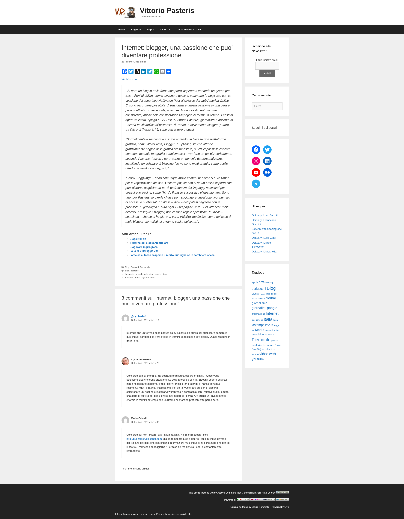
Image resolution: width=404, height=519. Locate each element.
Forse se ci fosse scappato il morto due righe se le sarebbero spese (172, 255)
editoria (261, 299)
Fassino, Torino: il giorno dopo (140, 277)
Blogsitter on (138, 238)
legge (276, 325)
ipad (253, 320)
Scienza (278, 345)
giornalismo (259, 303)
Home (121, 29)
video (263, 354)
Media (259, 330)
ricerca (266, 345)
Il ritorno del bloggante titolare (149, 242)
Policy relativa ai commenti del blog (174, 514)
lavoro (269, 325)
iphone (259, 320)
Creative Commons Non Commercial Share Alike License (246, 492)
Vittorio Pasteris (167, 10)
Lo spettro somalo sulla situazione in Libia (146, 274)
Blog (127, 267)
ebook (254, 298)
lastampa (258, 325)
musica (271, 334)
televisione (270, 349)
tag (259, 349)
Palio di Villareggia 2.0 (144, 250)
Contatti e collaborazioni (189, 29)
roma (272, 345)
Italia (275, 320)
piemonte (274, 341)
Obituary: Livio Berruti (265, 215)
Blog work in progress (143, 247)
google (272, 308)
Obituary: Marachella (264, 251)
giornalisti (259, 308)
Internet (272, 313)
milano (277, 330)
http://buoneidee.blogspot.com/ (144, 438)
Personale (145, 267)
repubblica (257, 345)
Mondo (262, 334)
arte (262, 282)
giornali (270, 298)
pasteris (135, 270)
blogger (256, 293)
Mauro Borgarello (260, 507)
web (272, 354)
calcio (263, 294)
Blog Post (136, 29)
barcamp (269, 282)
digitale (274, 294)
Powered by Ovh (280, 507)
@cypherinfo (139, 316)
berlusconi (259, 288)
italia (268, 319)
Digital (150, 29)
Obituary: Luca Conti (264, 237)
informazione (258, 314)
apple (255, 282)
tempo (255, 354)
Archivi (163, 29)
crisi (268, 294)
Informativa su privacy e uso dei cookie (135, 514)
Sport (254, 349)
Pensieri (135, 267)
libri (253, 330)
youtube (258, 359)
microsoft (269, 330)
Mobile (255, 334)
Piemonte (261, 339)
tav (263, 349)
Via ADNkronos (131, 79)
